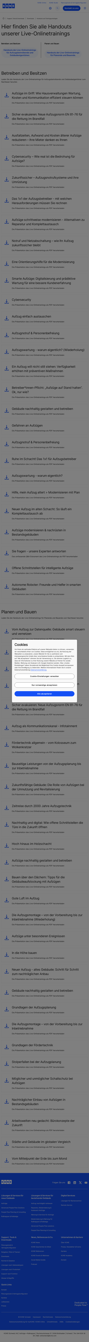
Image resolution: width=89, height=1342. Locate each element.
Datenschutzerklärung (38, 670)
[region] (44, 671)
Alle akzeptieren (44, 694)
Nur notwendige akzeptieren (44, 685)
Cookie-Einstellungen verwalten (44, 676)
